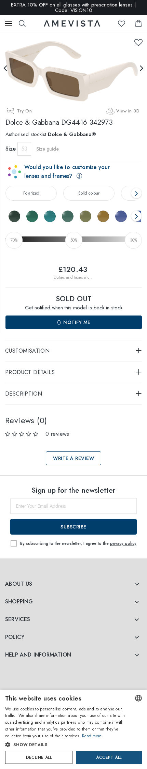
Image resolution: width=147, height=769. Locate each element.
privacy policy (123, 543)
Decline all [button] (39, 757)
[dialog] (73, 729)
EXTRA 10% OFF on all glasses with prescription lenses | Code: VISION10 (73, 7)
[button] (66, 745)
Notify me (76, 322)
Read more (92, 736)
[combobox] (138, 698)
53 (24, 149)
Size (10, 149)
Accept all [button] (108, 757)
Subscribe (73, 526)
